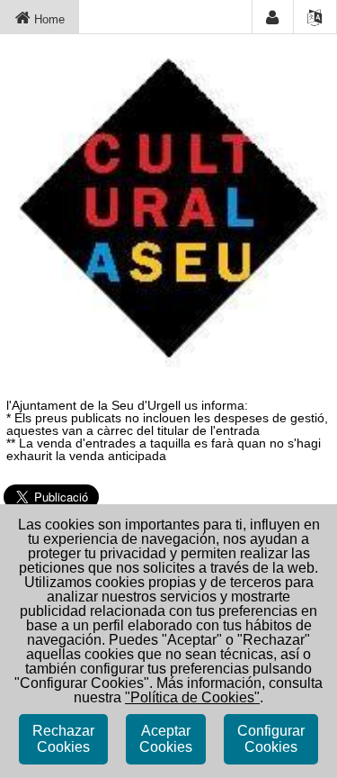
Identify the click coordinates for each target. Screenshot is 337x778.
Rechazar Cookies (63, 739)
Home (48, 19)
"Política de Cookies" (192, 697)
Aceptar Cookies (165, 739)
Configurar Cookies (271, 739)
